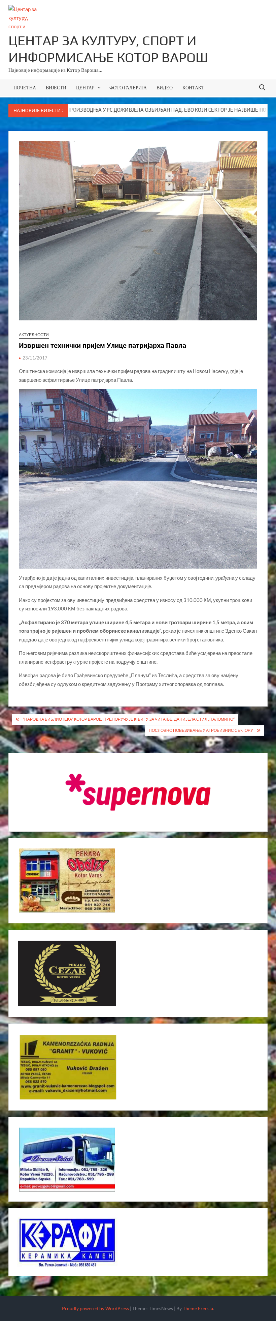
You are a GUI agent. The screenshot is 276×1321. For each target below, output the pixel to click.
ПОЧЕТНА (24, 87)
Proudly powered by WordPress (95, 1308)
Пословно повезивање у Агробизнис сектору (201, 730)
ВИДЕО (165, 87)
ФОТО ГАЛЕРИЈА (128, 87)
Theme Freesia (198, 1308)
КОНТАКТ (193, 87)
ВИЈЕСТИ (56, 87)
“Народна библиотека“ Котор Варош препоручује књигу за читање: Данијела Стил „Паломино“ (129, 719)
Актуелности (34, 334)
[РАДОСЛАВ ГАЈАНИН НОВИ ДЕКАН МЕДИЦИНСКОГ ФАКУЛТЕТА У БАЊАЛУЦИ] (258, 110)
